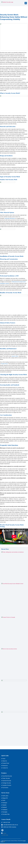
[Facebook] (2, 830)
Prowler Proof (4, 363)
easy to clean (15, 356)
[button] (26, 3)
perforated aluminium (10, 218)
